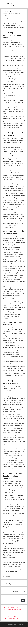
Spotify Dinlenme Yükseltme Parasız (11, 616)
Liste (4, 611)
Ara (3, 597)
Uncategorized (7, 576)
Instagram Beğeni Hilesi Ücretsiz (10, 607)
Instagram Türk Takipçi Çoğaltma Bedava (12, 609)
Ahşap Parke (14, 2)
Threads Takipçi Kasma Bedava (10, 618)
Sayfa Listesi (6, 614)
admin (19, 13)
